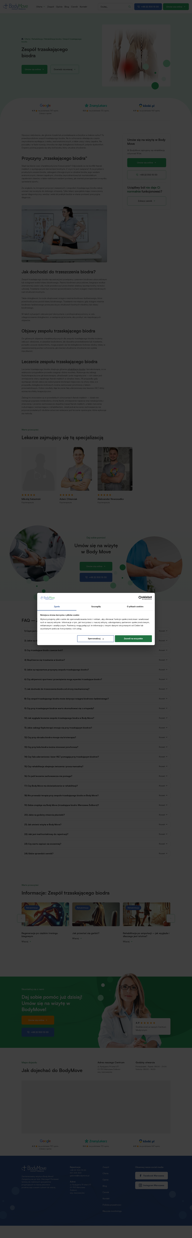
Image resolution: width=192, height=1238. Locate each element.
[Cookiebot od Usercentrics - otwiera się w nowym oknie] (140, 598)
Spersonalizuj (94, 639)
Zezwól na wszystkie (133, 639)
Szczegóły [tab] (96, 606)
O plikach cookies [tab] (135, 606)
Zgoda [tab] (57, 606)
